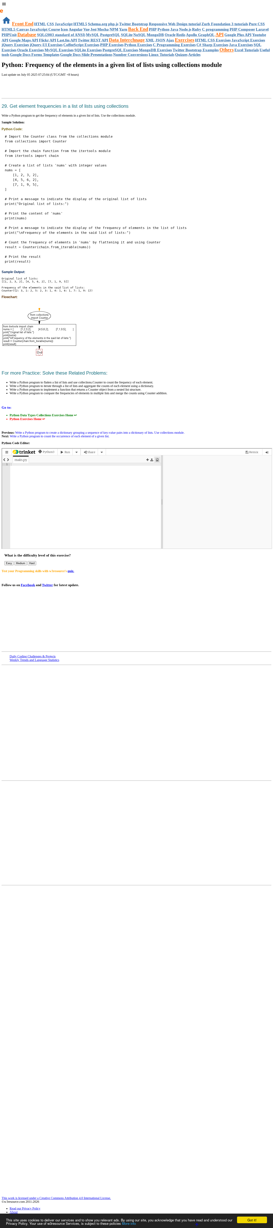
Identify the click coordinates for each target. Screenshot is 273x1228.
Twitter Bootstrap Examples (196, 50)
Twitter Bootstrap (133, 24)
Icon (64, 29)
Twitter (47, 585)
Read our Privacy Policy (25, 1208)
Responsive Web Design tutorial (175, 24)
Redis (180, 35)
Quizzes (181, 54)
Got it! (252, 1219)
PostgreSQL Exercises (120, 50)
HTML (40, 24)
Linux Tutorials (161, 54)
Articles (194, 54)
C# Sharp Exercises (212, 45)
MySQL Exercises (59, 50)
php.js (113, 24)
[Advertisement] (48, 88)
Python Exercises (138, 45)
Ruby (196, 29)
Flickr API (47, 40)
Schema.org (97, 24)
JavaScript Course (45, 29)
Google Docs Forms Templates (34, 54)
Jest (93, 29)
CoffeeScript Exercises (81, 45)
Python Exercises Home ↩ (27, 419)
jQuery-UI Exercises (46, 45)
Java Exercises (241, 45)
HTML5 (80, 24)
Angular (76, 29)
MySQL (92, 35)
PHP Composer (242, 29)
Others (226, 49)
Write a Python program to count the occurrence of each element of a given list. (59, 436)
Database (26, 34)
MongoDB (155, 35)
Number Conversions (130, 54)
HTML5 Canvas (15, 29)
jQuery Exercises (15, 45)
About (14, 1212)
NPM (114, 29)
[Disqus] (136, 832)
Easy (9, 563)
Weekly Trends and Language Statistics (34, 660)
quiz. (71, 571)
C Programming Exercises (174, 45)
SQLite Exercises (88, 50)
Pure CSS (257, 24)
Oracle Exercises (30, 50)
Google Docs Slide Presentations (86, 54)
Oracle (170, 35)
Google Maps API (23, 40)
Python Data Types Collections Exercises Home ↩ (43, 415)
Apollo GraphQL (200, 35)
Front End (22, 23)
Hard (32, 563)
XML (149, 40)
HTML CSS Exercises (213, 40)
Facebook (28, 585)
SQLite (127, 35)
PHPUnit (9, 35)
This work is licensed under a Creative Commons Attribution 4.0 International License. (56, 1198)
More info (129, 1223)
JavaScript (64, 24)
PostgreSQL (110, 35)
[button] (136, 4)
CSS (50, 24)
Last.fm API (67, 40)
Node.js (185, 29)
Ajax (170, 40)
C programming (215, 29)
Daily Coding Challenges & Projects (33, 656)
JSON (160, 40)
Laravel (262, 29)
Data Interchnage (127, 39)
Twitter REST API (93, 40)
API (219, 34)
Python (163, 29)
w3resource (9, 9)
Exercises (184, 39)
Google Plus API (237, 35)
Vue (86, 29)
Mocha (103, 29)
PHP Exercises (112, 45)
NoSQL (139, 35)
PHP (153, 29)
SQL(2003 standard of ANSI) (61, 35)
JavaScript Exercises (248, 40)
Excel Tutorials (246, 50)
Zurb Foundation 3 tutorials (224, 24)
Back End (138, 29)
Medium (20, 563)
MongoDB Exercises (155, 50)
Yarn (123, 29)
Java (174, 29)
